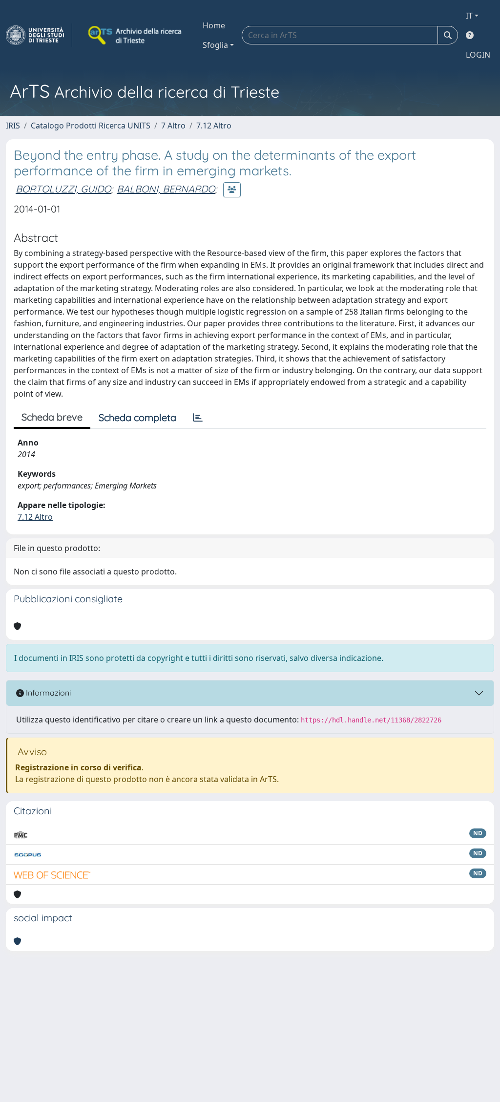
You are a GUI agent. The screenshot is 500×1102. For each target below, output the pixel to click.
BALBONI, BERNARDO (166, 189)
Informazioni (47, 693)
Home (214, 25)
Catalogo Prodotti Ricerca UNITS (90, 125)
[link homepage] (39, 35)
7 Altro (173, 125)
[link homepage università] (135, 35)
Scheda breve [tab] (52, 417)
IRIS (13, 125)
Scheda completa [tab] (137, 417)
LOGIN (478, 54)
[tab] (198, 417)
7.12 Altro (213, 125)
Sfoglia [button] (215, 45)
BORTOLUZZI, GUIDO (63, 189)
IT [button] (469, 15)
